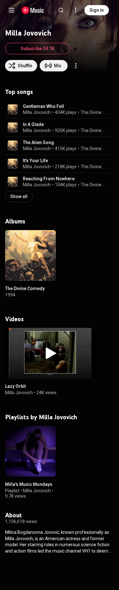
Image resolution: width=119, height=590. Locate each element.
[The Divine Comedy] (30, 255)
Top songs (19, 92)
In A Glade (33, 124)
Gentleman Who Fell (43, 106)
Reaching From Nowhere (49, 178)
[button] (13, 109)
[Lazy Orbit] (50, 353)
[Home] (33, 10)
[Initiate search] (61, 10)
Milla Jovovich (37, 112)
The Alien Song (38, 142)
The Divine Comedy (94, 112)
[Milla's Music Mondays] (30, 451)
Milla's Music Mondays (28, 484)
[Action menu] (76, 65)
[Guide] (11, 10)
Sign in (96, 10)
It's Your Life (35, 160)
